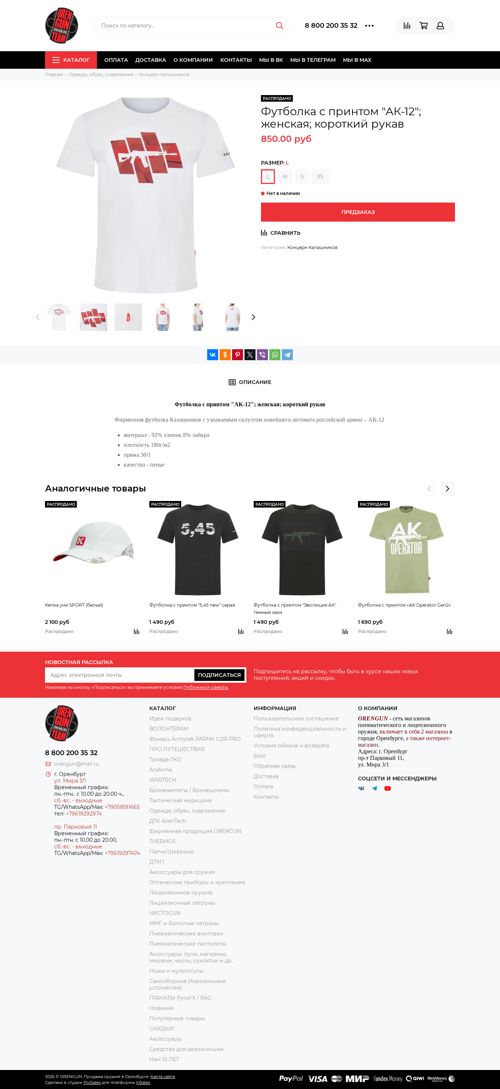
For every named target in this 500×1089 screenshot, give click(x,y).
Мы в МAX (357, 60)
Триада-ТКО (165, 759)
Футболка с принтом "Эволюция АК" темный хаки (295, 608)
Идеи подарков (170, 718)
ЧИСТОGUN (164, 913)
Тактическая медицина (180, 800)
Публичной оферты (205, 687)
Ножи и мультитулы (176, 971)
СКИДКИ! (162, 1028)
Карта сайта (162, 1076)
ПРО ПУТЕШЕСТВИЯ (177, 749)
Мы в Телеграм (313, 60)
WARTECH (162, 780)
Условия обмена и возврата (291, 745)
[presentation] (37, 317)
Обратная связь (275, 766)
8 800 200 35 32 (331, 26)
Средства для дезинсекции (186, 1049)
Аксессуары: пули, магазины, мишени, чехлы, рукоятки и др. (191, 957)
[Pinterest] (237, 354)
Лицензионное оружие (181, 892)
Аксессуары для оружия (182, 872)
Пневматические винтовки (186, 933)
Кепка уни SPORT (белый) (74, 605)
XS (320, 176)
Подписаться (219, 675)
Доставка (150, 60)
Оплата (116, 60)
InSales (143, 1082)
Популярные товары (177, 1018)
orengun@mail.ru (76, 764)
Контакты (236, 60)
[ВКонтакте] (212, 354)
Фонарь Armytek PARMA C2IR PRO (195, 739)
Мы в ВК (271, 60)
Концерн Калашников (312, 247)
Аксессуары (165, 1039)
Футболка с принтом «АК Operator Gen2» (404, 605)
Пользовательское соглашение (296, 718)
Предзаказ (358, 212)
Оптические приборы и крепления (197, 882)
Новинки (161, 1008)
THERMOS (162, 841)
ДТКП (156, 862)
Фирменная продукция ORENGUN (195, 831)
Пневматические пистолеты (187, 944)
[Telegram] (287, 354)
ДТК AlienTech (167, 821)
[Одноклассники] (225, 354)
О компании (193, 60)
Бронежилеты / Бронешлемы (189, 790)
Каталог (76, 60)
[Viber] (262, 354)
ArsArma (160, 769)
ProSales (92, 1082)
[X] (250, 354)
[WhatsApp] (274, 354)
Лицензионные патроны (182, 903)
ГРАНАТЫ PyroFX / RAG (180, 998)
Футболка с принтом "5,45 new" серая (192, 605)
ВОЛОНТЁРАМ (168, 729)
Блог (260, 756)
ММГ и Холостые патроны (184, 923)
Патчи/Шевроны (171, 851)
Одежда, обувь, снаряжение (187, 810)
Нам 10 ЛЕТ (164, 1059)
